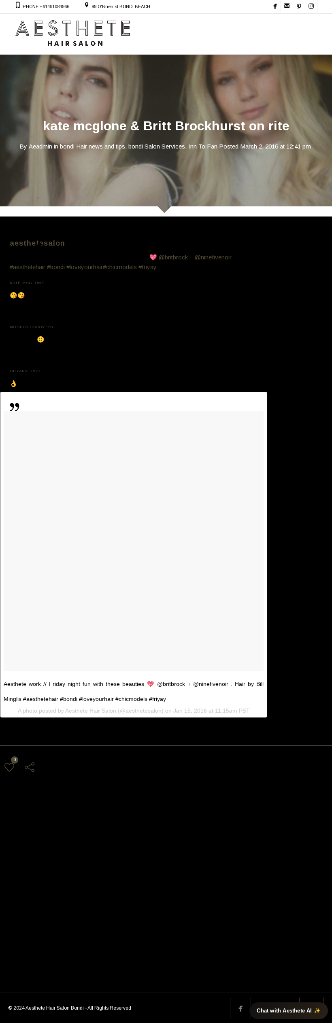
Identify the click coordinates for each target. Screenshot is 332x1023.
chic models (123, 846)
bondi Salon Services (156, 146)
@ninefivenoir (213, 257)
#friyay (147, 266)
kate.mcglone (27, 282)
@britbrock (173, 257)
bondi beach (41, 846)
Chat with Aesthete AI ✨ (289, 1011)
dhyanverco (25, 370)
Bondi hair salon (82, 846)
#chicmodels (120, 266)
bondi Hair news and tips (92, 146)
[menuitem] (171, 252)
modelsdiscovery (32, 326)
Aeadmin (40, 146)
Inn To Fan (202, 146)
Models (154, 846)
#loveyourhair (84, 266)
